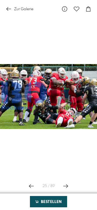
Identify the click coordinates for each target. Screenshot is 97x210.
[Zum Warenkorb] (88, 9)
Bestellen (51, 202)
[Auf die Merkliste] (76, 9)
